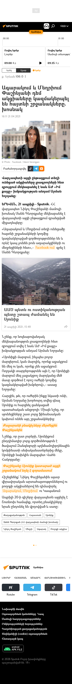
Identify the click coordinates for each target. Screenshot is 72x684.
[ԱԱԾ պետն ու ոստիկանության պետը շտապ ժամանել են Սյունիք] (36, 281)
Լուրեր (8, 54)
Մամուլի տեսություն (59, 54)
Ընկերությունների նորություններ (22, 624)
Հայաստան (35, 515)
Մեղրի (29, 529)
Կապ (40, 614)
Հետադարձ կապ (12, 638)
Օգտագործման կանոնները (19, 614)
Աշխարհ (35, 577)
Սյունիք (49, 515)
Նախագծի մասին (13, 609)
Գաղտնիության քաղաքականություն (24, 628)
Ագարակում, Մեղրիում (20, 490)
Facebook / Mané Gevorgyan (26, 161)
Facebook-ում (45, 247)
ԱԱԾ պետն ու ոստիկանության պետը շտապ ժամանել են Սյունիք (34, 314)
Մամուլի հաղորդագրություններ (21, 619)
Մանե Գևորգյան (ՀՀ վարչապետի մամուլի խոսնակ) (31, 522)
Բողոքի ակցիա (59, 529)
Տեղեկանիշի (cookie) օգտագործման (24, 633)
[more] (66, 326)
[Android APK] (13, 649)
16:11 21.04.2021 (11, 116)
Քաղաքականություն (14, 515)
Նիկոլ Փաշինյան (12, 529)
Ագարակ (41, 529)
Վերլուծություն (55, 577)
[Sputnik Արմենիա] (11, 27)
